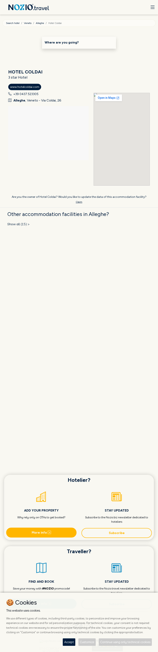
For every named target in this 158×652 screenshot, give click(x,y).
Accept (69, 642)
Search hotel (13, 23)
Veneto (27, 23)
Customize (87, 642)
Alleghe (40, 23)
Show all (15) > (18, 224)
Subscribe (117, 533)
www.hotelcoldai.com (24, 87)
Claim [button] (79, 201)
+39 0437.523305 (25, 94)
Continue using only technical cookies (125, 642)
